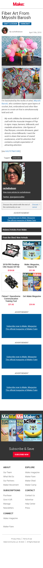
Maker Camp (30, 484)
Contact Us (30, 495)
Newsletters (8, 508)
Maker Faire (30, 476)
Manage (6, 503)
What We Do (8, 476)
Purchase (7, 495)
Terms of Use (27, 539)
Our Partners (8, 480)
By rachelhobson (15, 31)
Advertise (29, 499)
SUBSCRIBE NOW (21, 454)
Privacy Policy (16, 539)
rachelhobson (9, 188)
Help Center (30, 503)
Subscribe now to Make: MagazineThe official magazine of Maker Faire (21, 219)
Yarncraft (25, 23)
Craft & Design (10, 23)
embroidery (16, 158)
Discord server (35, 205)
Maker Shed (30, 480)
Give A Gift (7, 499)
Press (27, 508)
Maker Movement (11, 484)
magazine (32, 472)
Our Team (7, 472)
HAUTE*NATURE (12, 151)
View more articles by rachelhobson (16, 192)
